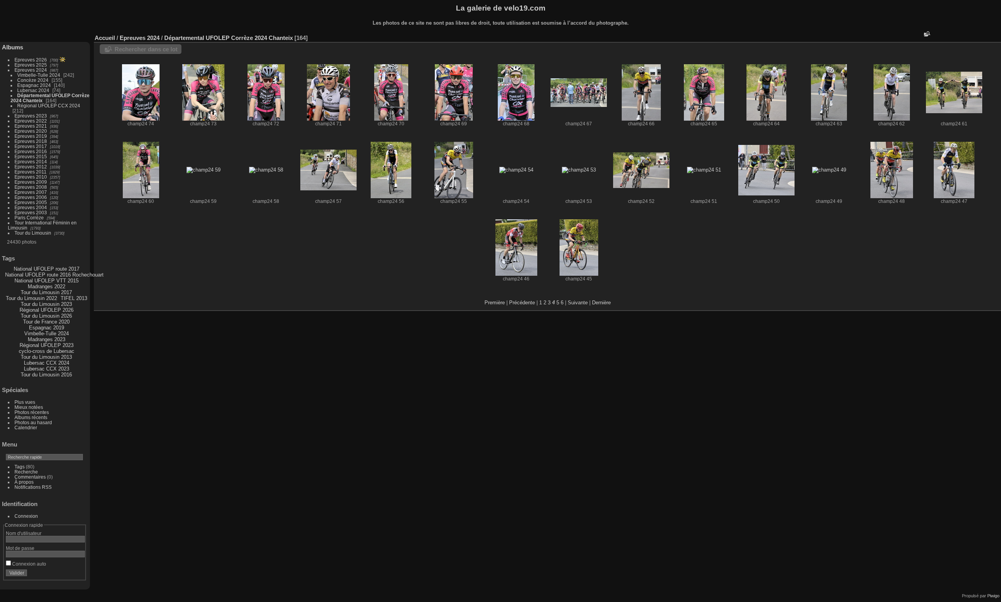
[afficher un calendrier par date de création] (995, 36)
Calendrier (25, 427)
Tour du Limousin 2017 (46, 292)
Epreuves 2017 (30, 146)
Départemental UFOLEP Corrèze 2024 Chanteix (228, 37)
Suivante (578, 303)
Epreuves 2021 (30, 125)
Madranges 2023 (46, 339)
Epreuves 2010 (30, 176)
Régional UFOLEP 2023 (47, 345)
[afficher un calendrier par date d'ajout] (983, 36)
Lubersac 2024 (33, 90)
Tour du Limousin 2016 (46, 375)
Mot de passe (20, 548)
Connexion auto (28, 563)
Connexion (26, 516)
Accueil (105, 37)
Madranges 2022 (46, 286)
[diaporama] (972, 36)
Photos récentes (31, 412)
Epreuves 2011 (30, 171)
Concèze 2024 (32, 80)
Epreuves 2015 (30, 156)
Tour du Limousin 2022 (31, 298)
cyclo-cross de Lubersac (46, 351)
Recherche (26, 471)
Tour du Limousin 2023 (46, 304)
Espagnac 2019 (46, 328)
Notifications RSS (33, 487)
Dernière (601, 303)
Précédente (522, 303)
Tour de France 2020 (46, 322)
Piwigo (993, 595)
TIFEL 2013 (74, 298)
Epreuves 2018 (30, 141)
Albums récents (30, 417)
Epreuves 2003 (30, 212)
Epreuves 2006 (30, 197)
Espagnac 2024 (34, 85)
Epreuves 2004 (30, 207)
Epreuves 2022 (30, 120)
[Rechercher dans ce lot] (926, 34)
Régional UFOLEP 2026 (47, 310)
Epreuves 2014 (30, 161)
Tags (19, 466)
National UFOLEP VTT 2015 (46, 281)
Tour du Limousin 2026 (46, 316)
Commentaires (30, 476)
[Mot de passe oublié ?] (77, 574)
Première (494, 303)
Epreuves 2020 (30, 131)
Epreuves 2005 (30, 202)
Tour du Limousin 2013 (46, 357)
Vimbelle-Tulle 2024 (38, 75)
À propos (24, 481)
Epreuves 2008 (30, 187)
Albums (12, 47)
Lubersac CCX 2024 (46, 363)
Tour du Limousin (32, 232)
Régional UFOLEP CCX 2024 (48, 105)
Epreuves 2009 (30, 181)
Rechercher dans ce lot (146, 49)
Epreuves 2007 (30, 192)
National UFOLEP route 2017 (46, 269)
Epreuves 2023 (30, 115)
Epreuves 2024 (30, 69)
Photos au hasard (33, 422)
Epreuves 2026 (30, 59)
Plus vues (24, 402)
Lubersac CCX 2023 (46, 369)
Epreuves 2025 (30, 64)
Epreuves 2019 (30, 136)
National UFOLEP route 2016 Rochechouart (54, 275)
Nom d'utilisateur (23, 533)
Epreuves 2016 (30, 151)
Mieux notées (28, 407)
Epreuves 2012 (30, 166)
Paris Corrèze (29, 217)
